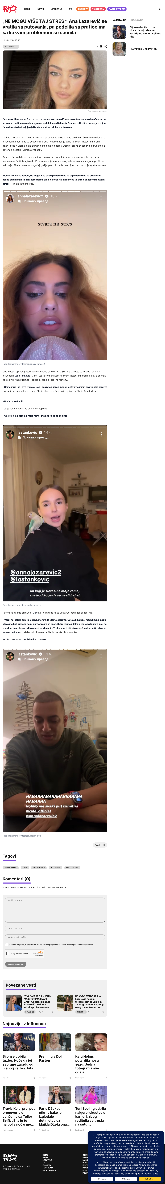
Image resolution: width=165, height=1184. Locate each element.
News (41, 9)
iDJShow (83, 9)
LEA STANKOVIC (72, 868)
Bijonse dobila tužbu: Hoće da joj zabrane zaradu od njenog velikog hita (18, 1062)
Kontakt (86, 1165)
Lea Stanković (22, 375)
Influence (9, 46)
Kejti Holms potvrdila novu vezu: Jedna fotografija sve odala (87, 1064)
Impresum (87, 1157)
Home (27, 9)
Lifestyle (56, 9)
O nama (86, 1155)
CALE (25, 868)
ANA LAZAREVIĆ (11, 868)
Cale (35, 612)
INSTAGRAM (55, 868)
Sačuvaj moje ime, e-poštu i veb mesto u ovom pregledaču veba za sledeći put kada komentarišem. (51, 945)
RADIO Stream (49, 1170)
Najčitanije (119, 20)
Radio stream (117, 9)
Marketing (87, 1160)
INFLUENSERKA (39, 868)
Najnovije (137, 20)
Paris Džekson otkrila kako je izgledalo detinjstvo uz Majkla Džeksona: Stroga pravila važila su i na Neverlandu (53, 1122)
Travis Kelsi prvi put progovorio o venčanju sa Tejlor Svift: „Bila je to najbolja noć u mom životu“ (19, 1118)
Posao (85, 1163)
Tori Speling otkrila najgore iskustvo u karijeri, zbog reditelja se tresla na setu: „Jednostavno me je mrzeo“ (90, 1120)
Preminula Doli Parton (51, 1058)
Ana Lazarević (34, 119)
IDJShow (47, 1165)
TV (70, 9)
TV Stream (98, 9)
